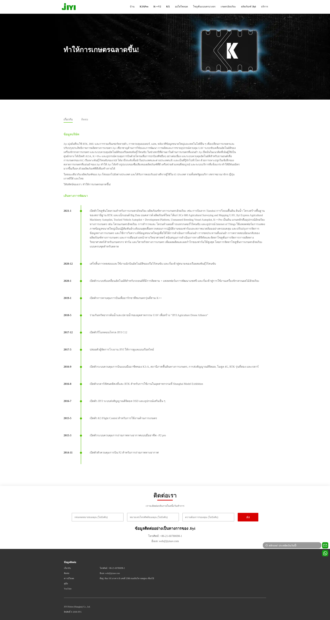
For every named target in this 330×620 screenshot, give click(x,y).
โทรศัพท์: (153, 535)
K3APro (144, 6)
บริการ (264, 6)
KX (168, 6)
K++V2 (157, 6)
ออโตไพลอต (181, 6)
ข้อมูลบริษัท (71, 134)
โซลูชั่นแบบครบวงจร (204, 6)
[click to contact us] (325, 553)
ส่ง (248, 517)
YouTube (68, 589)
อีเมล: (154, 541)
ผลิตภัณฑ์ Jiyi (248, 6)
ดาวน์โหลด (69, 578)
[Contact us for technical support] (325, 545)
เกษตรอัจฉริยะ (228, 6)
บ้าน (132, 6)
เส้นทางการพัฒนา (76, 195)
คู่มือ (66, 583)
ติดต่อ (66, 573)
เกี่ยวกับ (67, 568)
